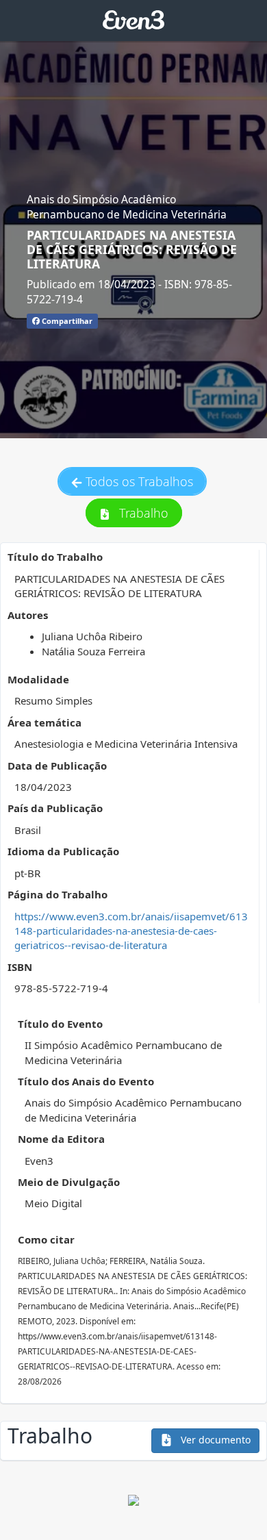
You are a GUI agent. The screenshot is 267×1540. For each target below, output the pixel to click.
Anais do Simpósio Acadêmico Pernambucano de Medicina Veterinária (127, 207)
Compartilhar (66, 321)
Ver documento (214, 1439)
